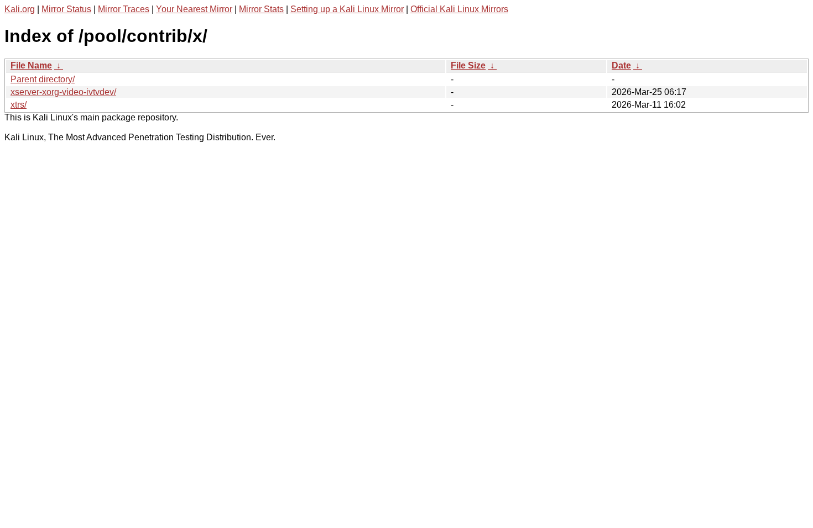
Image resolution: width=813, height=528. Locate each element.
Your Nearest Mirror (194, 9)
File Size (468, 65)
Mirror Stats (261, 9)
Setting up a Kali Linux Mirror (347, 9)
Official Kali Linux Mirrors (459, 9)
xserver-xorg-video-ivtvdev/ (63, 92)
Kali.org (19, 9)
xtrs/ (19, 104)
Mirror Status (66, 9)
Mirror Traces (123, 9)
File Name (31, 65)
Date (621, 65)
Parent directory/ (43, 79)
